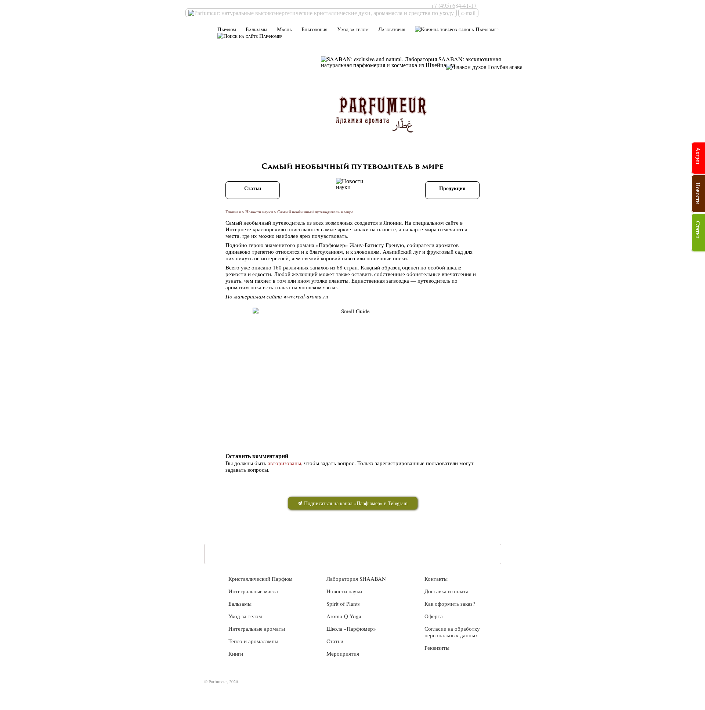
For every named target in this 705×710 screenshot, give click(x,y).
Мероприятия (342, 653)
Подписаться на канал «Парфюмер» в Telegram (355, 503)
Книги (235, 653)
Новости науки (259, 212)
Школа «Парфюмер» (351, 628)
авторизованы (284, 463)
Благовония (314, 29)
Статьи (252, 188)
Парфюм (226, 29)
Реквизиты (436, 647)
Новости (698, 193)
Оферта (433, 616)
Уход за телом (353, 29)
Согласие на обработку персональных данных (452, 632)
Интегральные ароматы (256, 628)
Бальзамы (256, 29)
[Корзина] (457, 29)
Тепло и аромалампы (253, 641)
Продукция (452, 188)
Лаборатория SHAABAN (356, 578)
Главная (233, 212)
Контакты (436, 578)
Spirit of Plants (343, 603)
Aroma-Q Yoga (343, 616)
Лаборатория (391, 29)
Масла (284, 29)
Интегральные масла (253, 591)
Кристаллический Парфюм (260, 578)
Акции (698, 155)
